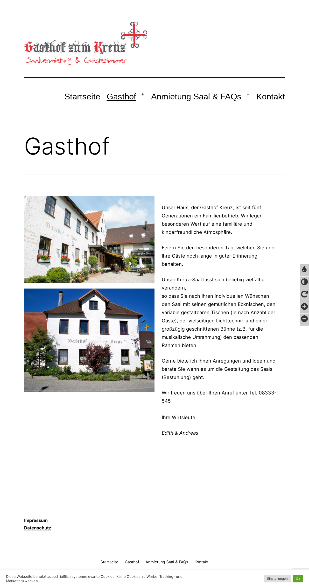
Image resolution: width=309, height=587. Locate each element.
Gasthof (121, 96)
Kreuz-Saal (189, 279)
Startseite (82, 96)
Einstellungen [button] (277, 578)
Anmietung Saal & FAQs (196, 96)
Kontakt (270, 96)
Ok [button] (298, 578)
